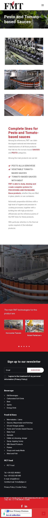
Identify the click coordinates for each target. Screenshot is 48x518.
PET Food (10, 465)
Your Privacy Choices (18, 511)
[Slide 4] (26, 346)
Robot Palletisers (14, 335)
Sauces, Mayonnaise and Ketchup (20, 423)
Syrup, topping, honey (15, 441)
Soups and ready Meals (16, 450)
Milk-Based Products (15, 444)
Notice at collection (11, 515)
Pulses (9, 447)
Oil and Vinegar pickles (15, 426)
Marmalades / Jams (14, 420)
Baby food (11, 432)
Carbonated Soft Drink (15, 399)
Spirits (9, 405)
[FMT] (13, 5)
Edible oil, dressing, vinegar (17, 438)
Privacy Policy (21, 379)
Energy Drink (11, 408)
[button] (42, 5)
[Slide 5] (29, 346)
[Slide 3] (24, 346)
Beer (8, 402)
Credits (27, 500)
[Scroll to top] (43, 513)
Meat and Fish (12, 453)
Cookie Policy (21, 487)
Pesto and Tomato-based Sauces (20, 429)
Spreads (10, 435)
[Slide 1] (19, 346)
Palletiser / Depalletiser (34, 334)
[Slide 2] (21, 346)
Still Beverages (12, 395)
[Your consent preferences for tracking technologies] (4, 514)
